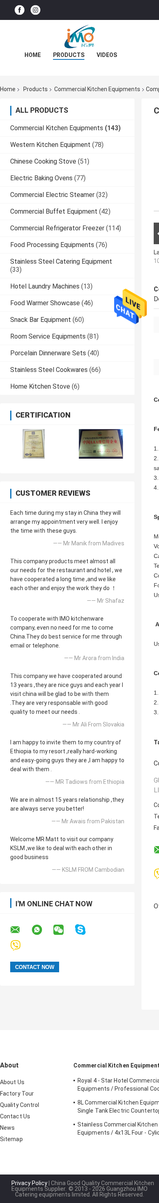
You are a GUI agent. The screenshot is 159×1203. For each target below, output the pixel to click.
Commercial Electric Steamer (52, 195)
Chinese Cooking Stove (43, 161)
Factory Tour (17, 1093)
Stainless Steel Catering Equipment (61, 261)
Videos (107, 55)
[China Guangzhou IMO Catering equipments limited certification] (33, 444)
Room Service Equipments (48, 336)
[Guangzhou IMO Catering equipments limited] (79, 36)
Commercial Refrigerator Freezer (57, 228)
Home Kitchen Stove (40, 386)
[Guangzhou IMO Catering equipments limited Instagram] (35, 10)
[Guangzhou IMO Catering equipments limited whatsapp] (42, 930)
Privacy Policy (29, 1183)
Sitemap (11, 1139)
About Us (12, 1082)
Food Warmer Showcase (45, 303)
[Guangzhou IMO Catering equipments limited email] (20, 930)
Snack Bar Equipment (40, 320)
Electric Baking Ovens (41, 178)
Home (32, 55)
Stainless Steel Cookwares (49, 370)
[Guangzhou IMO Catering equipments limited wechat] (63, 930)
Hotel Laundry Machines (45, 286)
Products (68, 55)
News (7, 1127)
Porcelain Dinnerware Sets (48, 353)
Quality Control (20, 1105)
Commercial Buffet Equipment (53, 211)
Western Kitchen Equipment (50, 145)
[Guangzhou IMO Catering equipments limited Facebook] (19, 10)
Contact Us (15, 1116)
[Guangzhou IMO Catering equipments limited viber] (20, 946)
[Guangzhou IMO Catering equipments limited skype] (85, 930)
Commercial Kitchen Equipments (97, 89)
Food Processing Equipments (52, 245)
